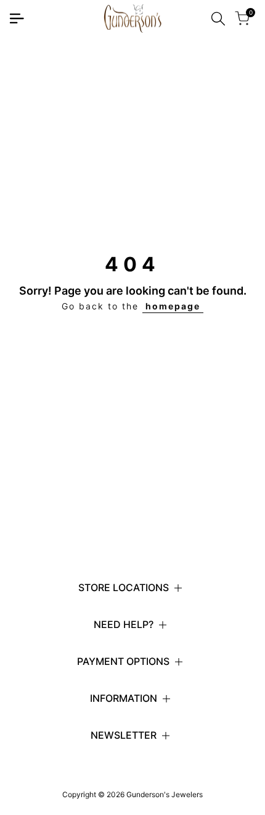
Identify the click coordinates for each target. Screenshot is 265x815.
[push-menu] (16, 18)
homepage (172, 306)
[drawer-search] (218, 19)
